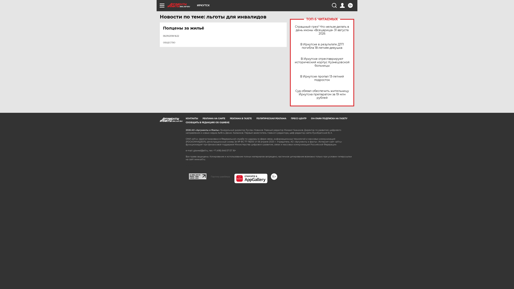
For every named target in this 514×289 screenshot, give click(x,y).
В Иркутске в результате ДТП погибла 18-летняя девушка (322, 46)
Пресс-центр (298, 118)
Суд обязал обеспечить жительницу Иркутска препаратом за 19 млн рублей (322, 94)
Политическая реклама (271, 118)
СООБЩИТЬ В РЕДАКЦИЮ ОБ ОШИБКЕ (207, 122)
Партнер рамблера (220, 176)
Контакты (192, 118)
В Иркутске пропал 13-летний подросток (322, 78)
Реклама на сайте (214, 118)
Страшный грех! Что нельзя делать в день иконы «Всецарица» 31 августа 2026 (322, 30)
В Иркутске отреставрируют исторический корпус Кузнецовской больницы (322, 62)
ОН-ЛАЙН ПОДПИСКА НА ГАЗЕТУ (329, 118)
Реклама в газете (241, 118)
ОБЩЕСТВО (169, 43)
